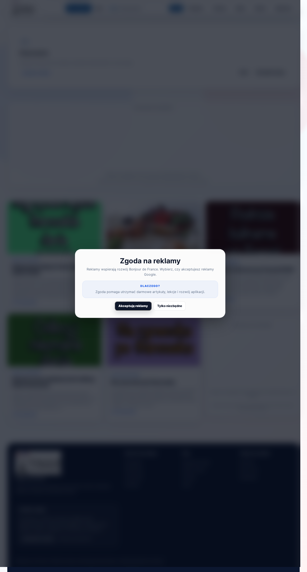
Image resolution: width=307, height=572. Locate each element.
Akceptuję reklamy (133, 306)
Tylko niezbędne (169, 306)
